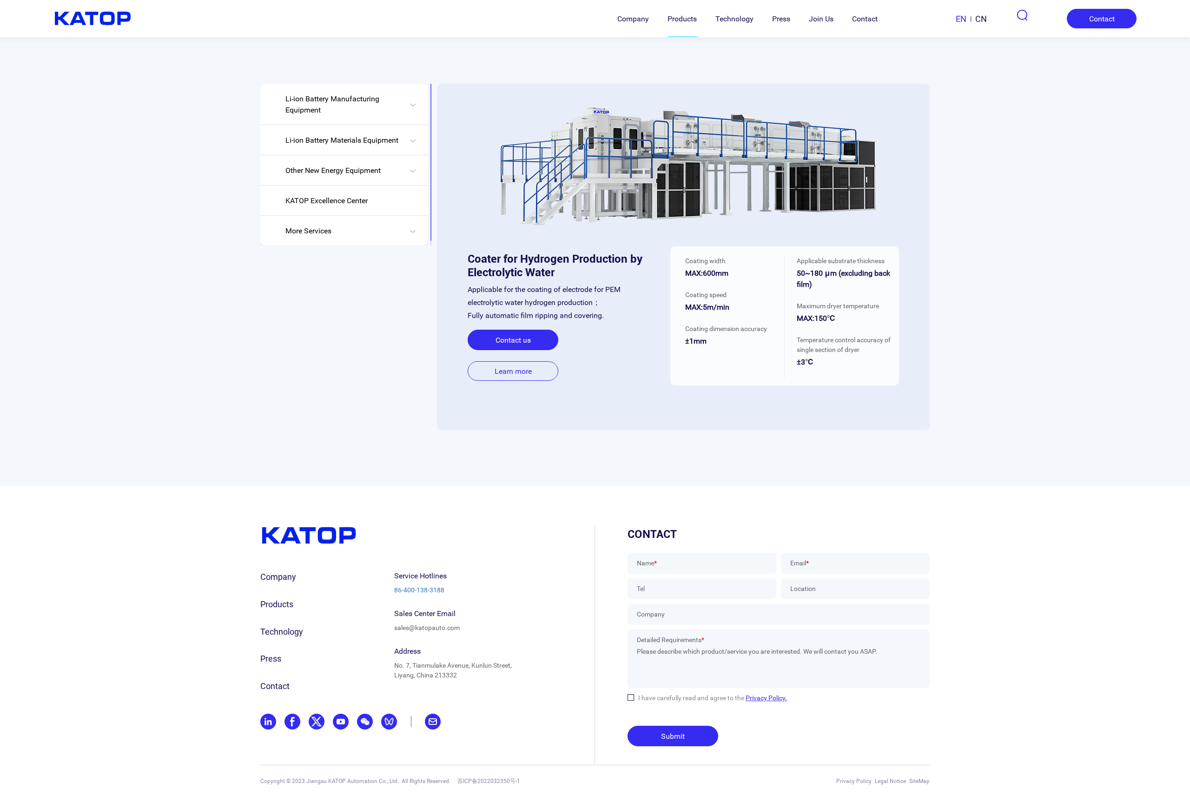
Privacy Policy (854, 780)
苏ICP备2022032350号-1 (488, 780)
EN (961, 18)
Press (781, 18)
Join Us (821, 18)
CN (981, 18)
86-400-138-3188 (419, 589)
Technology (734, 18)
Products (682, 18)
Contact (865, 18)
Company (633, 18)
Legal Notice (890, 780)
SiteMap (919, 780)
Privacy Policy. (766, 697)
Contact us (513, 340)
